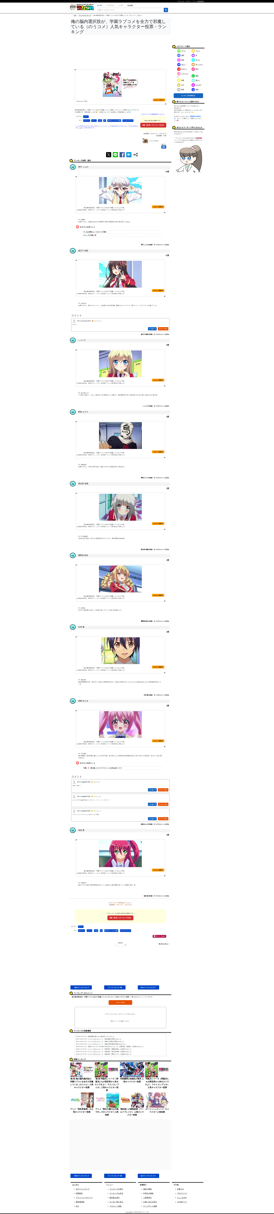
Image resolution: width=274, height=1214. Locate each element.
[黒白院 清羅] (120, 507)
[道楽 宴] (120, 853)
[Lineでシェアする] (115, 154)
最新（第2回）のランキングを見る (153, 125)
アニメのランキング (85, 15)
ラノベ (94, 120)
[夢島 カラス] (120, 435)
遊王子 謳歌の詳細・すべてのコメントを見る (155, 334)
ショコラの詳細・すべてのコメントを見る (156, 406)
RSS (77, 1206)
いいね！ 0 (152, 329)
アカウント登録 (115, 1206)
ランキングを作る (116, 1193)
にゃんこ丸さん (154, 140)
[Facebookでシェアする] (122, 154)
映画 (182, 60)
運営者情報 (80, 1202)
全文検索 (130, 5)
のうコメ (86, 120)
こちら (80, 127)
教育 (182, 89)
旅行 (197, 69)
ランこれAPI (182, 1198)
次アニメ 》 (148, 987)
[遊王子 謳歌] (120, 274)
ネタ (182, 85)
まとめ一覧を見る (116, 1202)
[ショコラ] (120, 363)
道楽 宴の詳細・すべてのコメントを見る (156, 896)
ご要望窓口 (147, 1198)
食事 (182, 80)
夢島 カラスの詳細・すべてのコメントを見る (155, 478)
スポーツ (184, 69)
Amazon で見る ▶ (159, 100)
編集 (163, 147)
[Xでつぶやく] (108, 154)
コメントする (120, 1002)
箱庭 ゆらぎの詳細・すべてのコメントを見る (155, 824)
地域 (197, 89)
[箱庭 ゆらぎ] (120, 724)
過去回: (120, 943)
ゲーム (183, 50)
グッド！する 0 (160, 936)
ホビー (183, 64)
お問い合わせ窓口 (150, 1202)
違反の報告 (147, 1189)
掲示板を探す (114, 1198)
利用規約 (79, 1193)
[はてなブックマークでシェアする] (128, 154)
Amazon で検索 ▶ (158, 206)
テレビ (198, 60)
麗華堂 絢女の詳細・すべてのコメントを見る (155, 621)
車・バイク (199, 64)
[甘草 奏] (120, 650)
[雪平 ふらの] (120, 190)
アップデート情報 (150, 1206)
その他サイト (182, 1202)
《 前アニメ (81, 987)
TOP (75, 15)
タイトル (111, 5)
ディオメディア (128, 120)
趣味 (197, 75)
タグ (121, 5)
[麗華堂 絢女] (120, 579)
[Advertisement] (120, 53)
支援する (180, 1189)
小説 (100, 120)
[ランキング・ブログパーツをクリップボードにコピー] (135, 154)
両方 (101, 5)
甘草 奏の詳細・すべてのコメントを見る (156, 695)
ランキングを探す (116, 1189)
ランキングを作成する (188, 95)
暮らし (198, 80)
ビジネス (198, 85)
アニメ (86, 116)
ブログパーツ (182, 1193)
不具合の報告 (148, 1193)
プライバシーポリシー (84, 1198)
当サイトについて (82, 1189)
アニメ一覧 (115, 987)
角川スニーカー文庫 (114, 120)
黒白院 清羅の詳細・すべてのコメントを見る (155, 549)
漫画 (182, 55)
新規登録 (199, 138)
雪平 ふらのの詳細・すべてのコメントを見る (155, 244)
